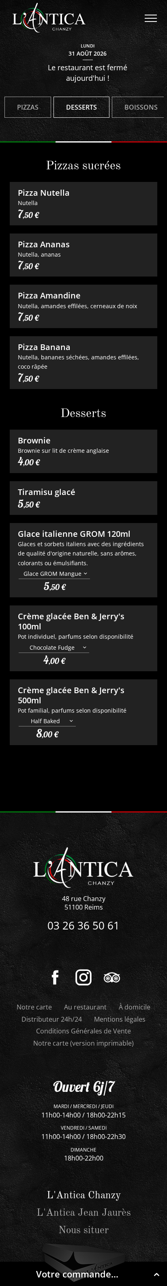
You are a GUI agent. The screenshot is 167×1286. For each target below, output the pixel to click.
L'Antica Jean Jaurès (83, 1213)
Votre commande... (77, 1274)
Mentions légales (120, 1019)
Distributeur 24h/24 (51, 1019)
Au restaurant (85, 1007)
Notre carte (34, 1007)
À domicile (134, 1007)
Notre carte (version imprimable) (83, 1043)
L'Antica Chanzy (84, 1196)
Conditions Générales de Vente (83, 1031)
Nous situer (83, 1230)
